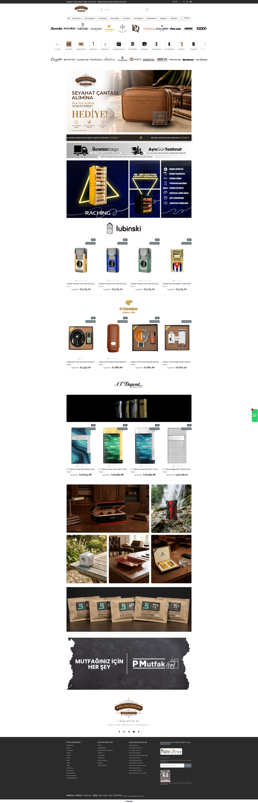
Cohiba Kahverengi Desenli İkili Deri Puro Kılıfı (113, 362)
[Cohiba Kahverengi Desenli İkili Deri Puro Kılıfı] (113, 338)
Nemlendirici (151, 18)
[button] (88, 281)
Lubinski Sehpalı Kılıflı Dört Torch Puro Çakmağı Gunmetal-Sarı (92, 284)
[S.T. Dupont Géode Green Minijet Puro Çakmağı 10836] (113, 445)
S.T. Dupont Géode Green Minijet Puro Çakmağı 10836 (113, 469)
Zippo (68, 765)
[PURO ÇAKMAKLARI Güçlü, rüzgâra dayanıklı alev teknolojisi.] (171, 508)
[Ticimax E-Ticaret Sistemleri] (129, 801)
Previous (74, 102)
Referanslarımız (102, 765)
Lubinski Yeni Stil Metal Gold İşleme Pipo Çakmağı (156, 284)
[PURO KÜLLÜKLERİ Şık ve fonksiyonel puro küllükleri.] (129, 559)
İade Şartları (101, 758)
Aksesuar (163, 18)
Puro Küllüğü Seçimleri (135, 760)
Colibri (68, 763)
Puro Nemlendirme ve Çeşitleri (138, 773)
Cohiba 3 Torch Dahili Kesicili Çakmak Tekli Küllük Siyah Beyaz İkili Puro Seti (177, 362)
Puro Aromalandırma (135, 768)
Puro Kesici (103, 18)
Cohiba (69, 753)
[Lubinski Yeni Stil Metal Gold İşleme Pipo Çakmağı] (156, 260)
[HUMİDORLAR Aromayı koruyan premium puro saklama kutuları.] (108, 508)
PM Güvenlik (101, 755)
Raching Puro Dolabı (134, 753)
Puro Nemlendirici (72, 778)
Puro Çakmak (89, 18)
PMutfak (174, 18)
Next (184, 102)
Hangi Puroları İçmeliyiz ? (136, 763)
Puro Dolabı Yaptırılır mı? (136, 748)
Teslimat (100, 753)
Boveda (69, 755)
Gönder (188, 765)
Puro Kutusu (76, 18)
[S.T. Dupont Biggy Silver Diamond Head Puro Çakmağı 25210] (81, 445)
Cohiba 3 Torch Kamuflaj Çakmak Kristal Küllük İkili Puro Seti (145, 362)
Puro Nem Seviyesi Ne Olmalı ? (138, 765)
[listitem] (56, 45)
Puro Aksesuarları (71, 775)
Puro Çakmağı (70, 773)
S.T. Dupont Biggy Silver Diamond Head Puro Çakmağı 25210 (81, 469)
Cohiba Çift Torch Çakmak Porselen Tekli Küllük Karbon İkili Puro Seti (81, 362)
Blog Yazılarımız (133, 745)
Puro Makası (70, 770)
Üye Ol (100, 745)
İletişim (175, 1)
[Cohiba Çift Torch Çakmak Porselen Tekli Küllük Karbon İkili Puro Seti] (81, 338)
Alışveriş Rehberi (102, 760)
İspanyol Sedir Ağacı (135, 758)
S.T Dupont (70, 750)
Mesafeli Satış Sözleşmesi (105, 750)
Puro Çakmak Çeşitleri (135, 770)
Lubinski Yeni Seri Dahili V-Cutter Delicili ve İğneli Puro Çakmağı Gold (123, 284)
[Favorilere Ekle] (92, 278)
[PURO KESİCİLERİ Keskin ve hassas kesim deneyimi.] (87, 559)
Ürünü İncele (67, 278)
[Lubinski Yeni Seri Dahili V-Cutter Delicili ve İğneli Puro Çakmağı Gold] (123, 260)
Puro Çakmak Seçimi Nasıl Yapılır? (138, 755)
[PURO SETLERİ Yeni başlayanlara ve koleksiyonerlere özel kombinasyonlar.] (171, 559)
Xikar (68, 760)
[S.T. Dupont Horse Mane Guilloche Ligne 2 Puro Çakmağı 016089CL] (177, 445)
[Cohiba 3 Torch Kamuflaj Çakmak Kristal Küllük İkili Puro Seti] (145, 338)
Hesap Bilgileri (102, 748)
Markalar (100, 763)
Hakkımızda (70, 745)
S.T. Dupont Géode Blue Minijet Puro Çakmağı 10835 (145, 469)
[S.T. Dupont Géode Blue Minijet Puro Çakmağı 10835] (145, 445)
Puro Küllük (115, 18)
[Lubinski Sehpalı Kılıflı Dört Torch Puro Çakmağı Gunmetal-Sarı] (92, 260)
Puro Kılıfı (126, 18)
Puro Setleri (138, 18)
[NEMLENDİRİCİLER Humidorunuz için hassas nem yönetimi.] (129, 609)
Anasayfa (69, 18)
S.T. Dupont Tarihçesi (135, 750)
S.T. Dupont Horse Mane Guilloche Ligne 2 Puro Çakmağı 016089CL (177, 469)
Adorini (69, 758)
